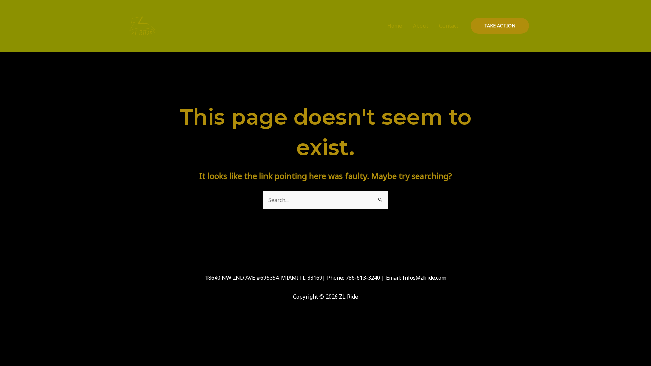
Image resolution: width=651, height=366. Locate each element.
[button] (500, 26)
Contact (448, 25)
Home (394, 25)
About (420, 25)
